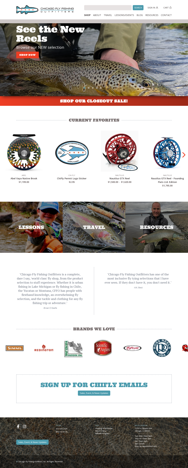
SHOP (87, 15)
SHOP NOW (27, 54)
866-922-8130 (61, 432)
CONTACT (166, 15)
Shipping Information (104, 428)
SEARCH (138, 7)
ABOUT (97, 15)
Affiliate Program (102, 433)
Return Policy (100, 431)
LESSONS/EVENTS (124, 15)
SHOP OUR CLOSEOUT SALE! (94, 101)
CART (166, 7)
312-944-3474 (61, 428)
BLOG (140, 15)
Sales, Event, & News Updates (94, 393)
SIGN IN (151, 7)
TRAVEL (108, 15)
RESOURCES (151, 15)
